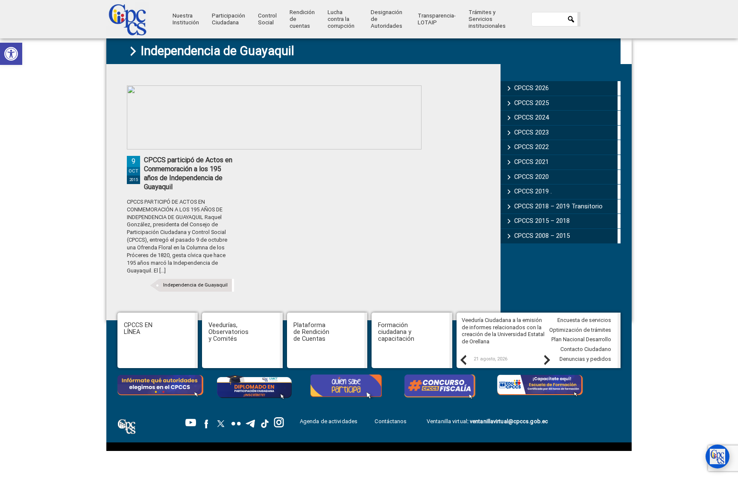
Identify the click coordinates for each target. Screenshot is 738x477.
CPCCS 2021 (531, 162)
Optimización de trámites (580, 330)
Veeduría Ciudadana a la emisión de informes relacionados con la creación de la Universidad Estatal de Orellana (503, 331)
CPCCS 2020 (531, 177)
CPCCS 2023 (531, 132)
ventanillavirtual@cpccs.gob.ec (509, 421)
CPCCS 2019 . (533, 191)
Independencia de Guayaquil (195, 285)
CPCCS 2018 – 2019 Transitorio (558, 206)
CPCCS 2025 (531, 103)
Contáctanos (391, 421)
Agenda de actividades (328, 421)
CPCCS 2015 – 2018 (542, 221)
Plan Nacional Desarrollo (581, 339)
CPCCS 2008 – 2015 (542, 236)
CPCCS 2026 (531, 88)
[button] (11, 54)
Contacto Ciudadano (585, 349)
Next (546, 359)
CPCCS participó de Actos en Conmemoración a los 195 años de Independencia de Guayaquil (188, 173)
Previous (463, 359)
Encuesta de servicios (584, 320)
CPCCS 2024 (531, 117)
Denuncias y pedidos (585, 359)
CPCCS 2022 (531, 147)
